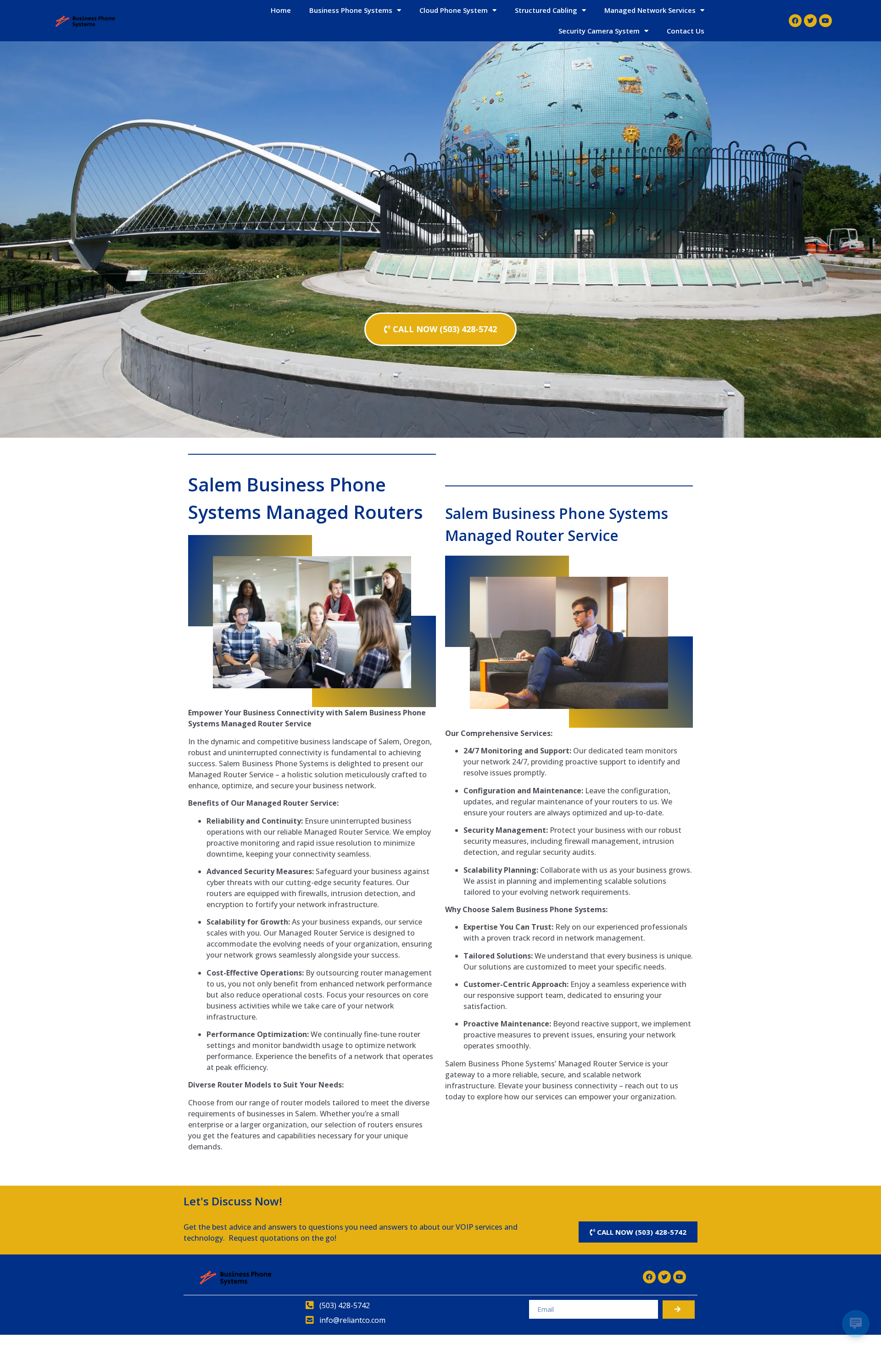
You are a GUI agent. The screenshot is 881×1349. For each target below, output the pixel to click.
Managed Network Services (650, 10)
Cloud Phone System (453, 10)
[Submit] (679, 1309)
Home (281, 10)
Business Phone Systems (350, 10)
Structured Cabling (546, 10)
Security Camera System (599, 30)
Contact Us (685, 30)
